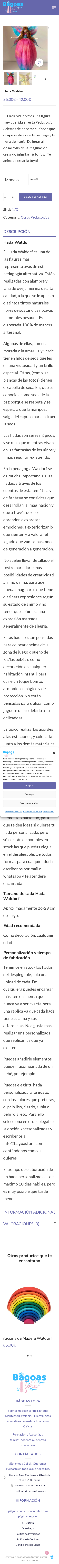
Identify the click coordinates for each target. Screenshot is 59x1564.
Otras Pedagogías (35, 217)
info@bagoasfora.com (23, 1143)
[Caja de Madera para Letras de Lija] (49, 28)
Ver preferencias (29, 803)
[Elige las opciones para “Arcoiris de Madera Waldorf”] (29, 1313)
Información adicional (29, 1212)
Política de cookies (13, 811)
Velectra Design (29, 1560)
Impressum (48, 811)
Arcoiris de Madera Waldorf (27, 1338)
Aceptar (29, 785)
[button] (54, 753)
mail (34, 868)
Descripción (16, 231)
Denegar (29, 794)
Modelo (12, 179)
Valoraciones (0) (21, 1223)
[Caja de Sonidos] (54, 28)
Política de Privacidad (32, 811)
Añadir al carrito (35, 197)
